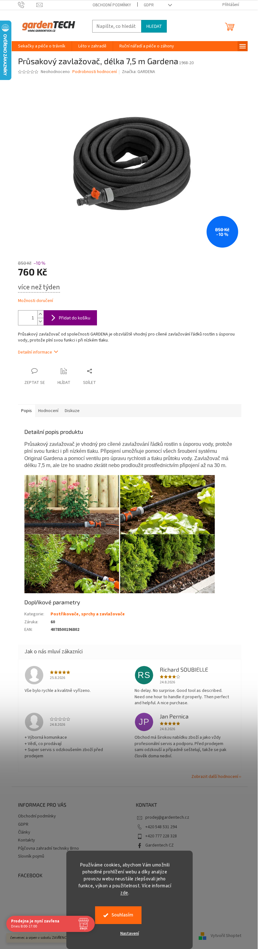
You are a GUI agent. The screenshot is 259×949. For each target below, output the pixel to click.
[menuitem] (42, 46)
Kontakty (26, 840)
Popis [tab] (26, 411)
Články (24, 832)
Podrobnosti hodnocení (94, 72)
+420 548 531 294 (161, 827)
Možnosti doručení (35, 301)
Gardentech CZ (159, 845)
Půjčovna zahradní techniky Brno (48, 848)
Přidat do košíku (74, 317)
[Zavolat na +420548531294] (27, 5)
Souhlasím (122, 915)
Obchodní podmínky (112, 5)
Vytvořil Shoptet (226, 936)
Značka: (138, 72)
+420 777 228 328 (161, 836)
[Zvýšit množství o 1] (40, 314)
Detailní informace (35, 352)
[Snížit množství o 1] (40, 321)
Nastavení (129, 933)
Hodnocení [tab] (48, 411)
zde (124, 893)
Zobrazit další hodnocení (214, 776)
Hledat (154, 26)
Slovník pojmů (31, 856)
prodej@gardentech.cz (167, 817)
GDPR (149, 5)
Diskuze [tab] (72, 411)
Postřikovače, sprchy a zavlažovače (88, 614)
